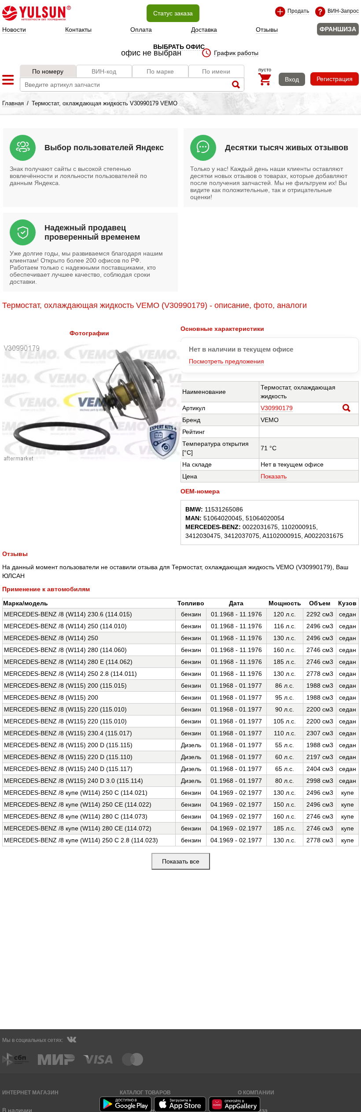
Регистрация (335, 78)
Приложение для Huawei (235, 1104)
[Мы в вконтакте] (71, 1040)
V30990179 (277, 407)
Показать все (180, 861)
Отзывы (267, 29)
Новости (14, 29)
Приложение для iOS (180, 1104)
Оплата (141, 29)
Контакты (78, 29)
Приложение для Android (125, 1104)
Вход (292, 79)
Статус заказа (173, 13)
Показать (274, 476)
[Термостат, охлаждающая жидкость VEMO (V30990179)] (91, 459)
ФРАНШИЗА (338, 29)
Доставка (204, 29)
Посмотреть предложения (226, 361)
